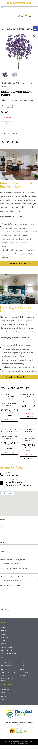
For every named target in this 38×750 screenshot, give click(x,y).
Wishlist (4, 696)
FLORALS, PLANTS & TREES (15, 29)
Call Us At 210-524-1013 (8, 654)
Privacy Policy (6, 647)
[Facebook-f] (8, 3)
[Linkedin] (14, 3)
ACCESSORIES (5, 662)
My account (5, 689)
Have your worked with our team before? (14, 568)
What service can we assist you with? (13, 560)
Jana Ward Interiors (12, 480)
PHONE (8, 473)
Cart (3, 699)
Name (2, 519)
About (3, 631)
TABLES (22, 675)
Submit (4, 609)
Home (3, 29)
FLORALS (29, 29)
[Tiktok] (30, 3)
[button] (35, 28)
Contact (4, 640)
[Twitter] (17, 3)
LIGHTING (4, 675)
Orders (4, 693)
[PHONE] (1, 474)
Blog (3, 634)
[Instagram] (11, 3)
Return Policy (6, 650)
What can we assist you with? (11, 585)
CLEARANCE (24, 672)
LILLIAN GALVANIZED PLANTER (9, 404)
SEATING (23, 666)
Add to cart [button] (9, 423)
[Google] (20, 3)
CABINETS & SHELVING (8, 672)
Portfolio (5, 637)
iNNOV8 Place (23, 743)
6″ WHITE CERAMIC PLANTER (28, 439)
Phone (2, 551)
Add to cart (8, 128)
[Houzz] (27, 3)
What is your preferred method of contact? (15, 577)
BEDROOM (4, 669)
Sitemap (4, 644)
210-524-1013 (12, 475)
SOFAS (22, 669)
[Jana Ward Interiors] (1, 483)
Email (2, 542)
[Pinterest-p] (23, 3)
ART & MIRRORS (6, 666)
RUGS (22, 662)
